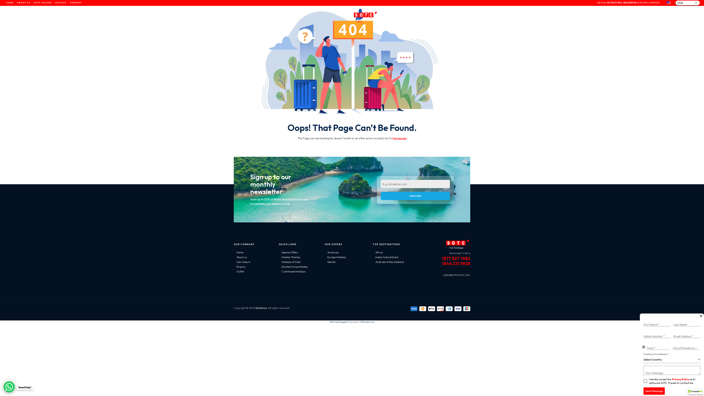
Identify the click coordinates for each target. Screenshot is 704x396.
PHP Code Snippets (338, 322)
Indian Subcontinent (386, 257)
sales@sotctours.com (456, 275)
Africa (379, 252)
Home (239, 252)
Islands (331, 262)
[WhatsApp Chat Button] (9, 386)
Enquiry (240, 266)
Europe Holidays (336, 257)
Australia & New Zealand (389, 262)
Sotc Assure (243, 262)
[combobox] (688, 3)
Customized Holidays (293, 271)
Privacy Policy (680, 379)
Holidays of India (291, 262)
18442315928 (630, 2)
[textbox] (671, 359)
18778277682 (614, 2)
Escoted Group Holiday (295, 266)
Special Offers (290, 252)
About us (241, 257)
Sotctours (261, 308)
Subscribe (415, 195)
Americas (333, 252)
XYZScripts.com (367, 322)
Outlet (240, 271)
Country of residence (656, 354)
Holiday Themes (291, 257)
